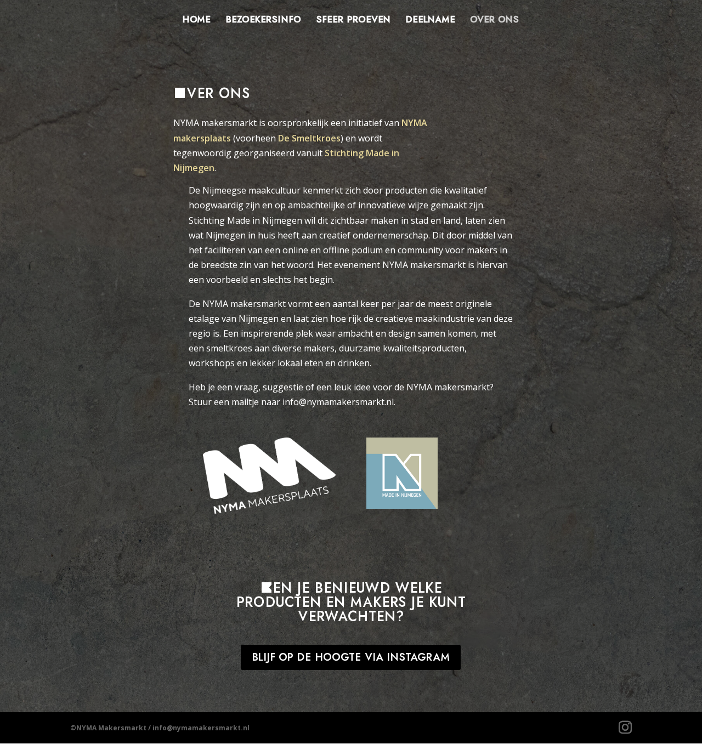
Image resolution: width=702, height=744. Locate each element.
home (196, 20)
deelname (430, 20)
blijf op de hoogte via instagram (351, 657)
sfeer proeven (353, 20)
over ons (494, 20)
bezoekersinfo (263, 20)
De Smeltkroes (309, 138)
